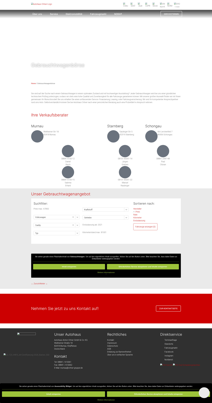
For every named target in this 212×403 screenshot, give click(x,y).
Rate (135, 215)
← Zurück (35, 283)
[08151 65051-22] (125, 172)
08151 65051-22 (125, 180)
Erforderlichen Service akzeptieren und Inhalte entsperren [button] (143, 267)
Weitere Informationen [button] (106, 272)
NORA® (118, 14)
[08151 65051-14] (125, 151)
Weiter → (43, 283)
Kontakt (110, 340)
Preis (138, 212)
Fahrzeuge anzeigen (145, 227)
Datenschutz (112, 346)
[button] (77, 217)
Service (54, 14)
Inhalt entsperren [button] (69, 267)
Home (33, 83)
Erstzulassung (139, 220)
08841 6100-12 (68, 158)
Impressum (112, 343)
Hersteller (137, 209)
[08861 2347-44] (163, 151)
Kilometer (137, 217)
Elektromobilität (74, 14)
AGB (109, 349)
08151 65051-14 (125, 158)
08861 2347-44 (163, 158)
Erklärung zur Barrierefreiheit (119, 352)
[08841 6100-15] (68, 172)
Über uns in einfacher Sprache (120, 355)
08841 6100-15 (68, 180)
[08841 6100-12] (68, 151)
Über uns (37, 14)
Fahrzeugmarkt (98, 14)
